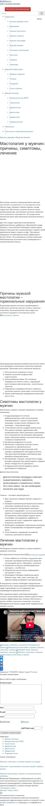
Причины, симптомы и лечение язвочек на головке (20, 761)
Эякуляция (14, 64)
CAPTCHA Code (27, 728)
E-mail (2, 712)
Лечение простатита (18, 31)
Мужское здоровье (7, 137)
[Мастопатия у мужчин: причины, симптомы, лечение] (9, 315)
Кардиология (15, 117)
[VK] (22, 663)
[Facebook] (22, 657)
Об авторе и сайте (8, 788)
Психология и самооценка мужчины (19, 131)
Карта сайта (13, 790)
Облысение (9, 126)
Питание (13, 79)
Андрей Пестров (30, 672)
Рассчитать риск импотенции (17, 9)
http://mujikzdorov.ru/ (10, 802)
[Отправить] (22, 669)
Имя (1, 707)
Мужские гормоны (17, 36)
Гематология (15, 102)
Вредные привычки (17, 74)
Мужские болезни (12, 93)
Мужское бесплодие (17, 40)
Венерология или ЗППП (19, 98)
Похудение (14, 83)
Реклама (3, 790)
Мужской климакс (16, 45)
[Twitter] (22, 660)
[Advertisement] (22, 178)
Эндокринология (16, 122)
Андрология (9, 16)
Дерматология (15, 107)
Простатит (14, 55)
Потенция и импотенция (19, 50)
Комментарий (6, 682)
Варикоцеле (14, 26)
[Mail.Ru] (22, 666)
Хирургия (13, 59)
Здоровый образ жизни (14, 69)
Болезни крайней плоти (19, 21)
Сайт (2, 716)
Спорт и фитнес (16, 88)
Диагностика (14, 112)
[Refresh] (25, 722)
